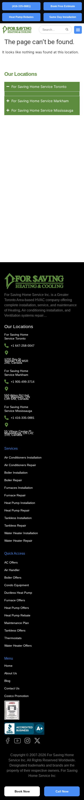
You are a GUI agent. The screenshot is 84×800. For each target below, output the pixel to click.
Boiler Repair (13, 480)
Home (8, 665)
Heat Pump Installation (19, 503)
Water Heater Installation (21, 533)
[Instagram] (27, 740)
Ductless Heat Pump (18, 592)
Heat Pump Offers (16, 608)
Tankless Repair (15, 525)
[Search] (67, 29)
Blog (7, 681)
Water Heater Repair (18, 540)
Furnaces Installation (18, 487)
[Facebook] (7, 740)
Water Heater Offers (18, 645)
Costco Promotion (16, 696)
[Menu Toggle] (78, 30)
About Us (10, 673)
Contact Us (11, 688)
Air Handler (12, 570)
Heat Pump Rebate (17, 615)
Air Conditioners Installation (23, 457)
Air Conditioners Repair (20, 465)
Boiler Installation (16, 472)
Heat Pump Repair (17, 510)
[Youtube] (17, 740)
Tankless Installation (18, 518)
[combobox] (53, 29)
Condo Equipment (16, 585)
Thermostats (13, 638)
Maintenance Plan (16, 623)
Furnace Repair (15, 495)
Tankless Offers (14, 630)
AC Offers (11, 562)
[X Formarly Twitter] (37, 740)
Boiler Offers (12, 577)
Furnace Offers (14, 600)
